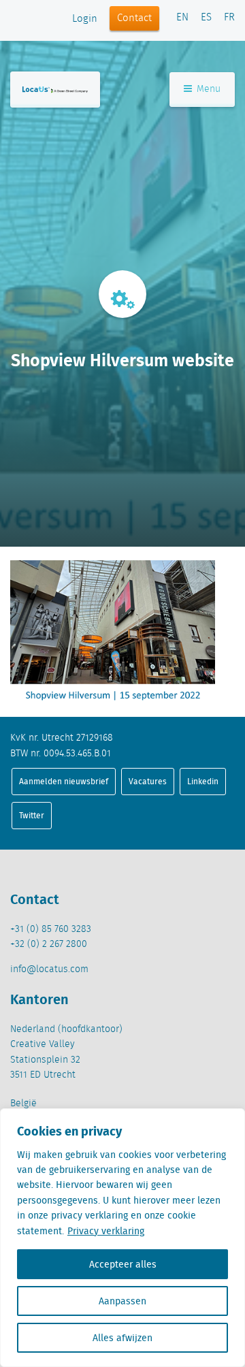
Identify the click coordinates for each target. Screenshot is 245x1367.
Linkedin (202, 781)
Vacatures (148, 781)
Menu (207, 89)
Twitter (31, 815)
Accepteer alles (123, 1264)
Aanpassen (122, 1301)
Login (84, 19)
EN (182, 17)
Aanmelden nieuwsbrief (63, 781)
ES (206, 17)
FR (229, 17)
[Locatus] (55, 89)
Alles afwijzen (122, 1338)
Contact (134, 18)
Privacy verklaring (105, 1231)
